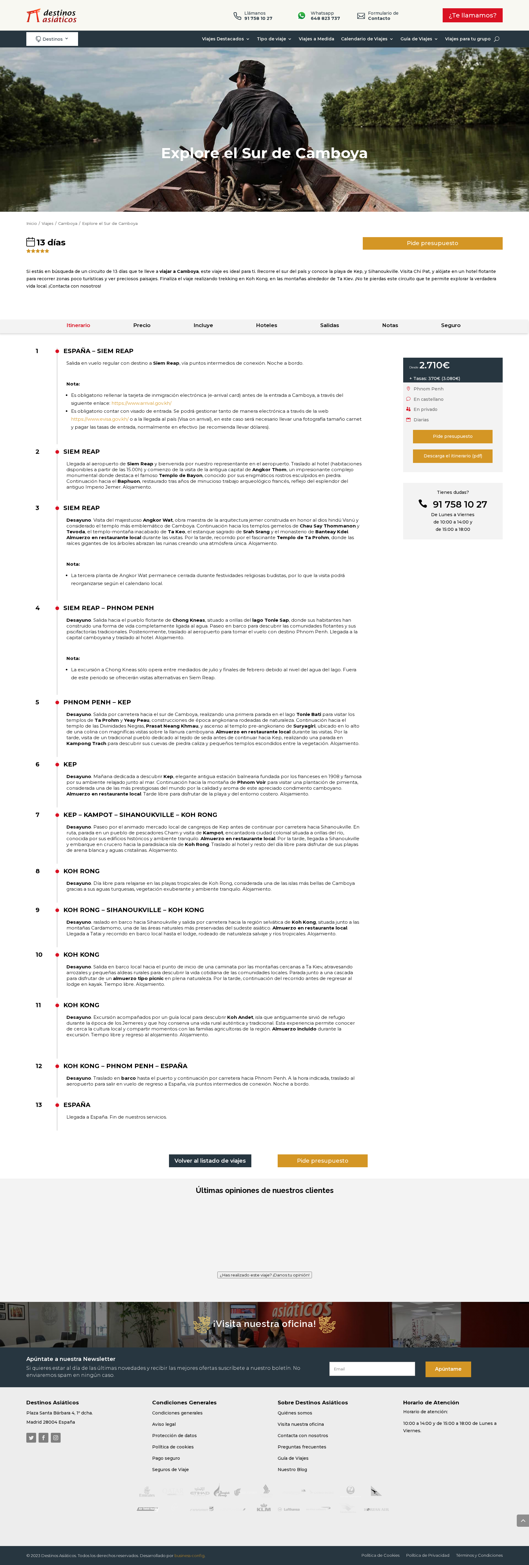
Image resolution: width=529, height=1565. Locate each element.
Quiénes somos (295, 1413)
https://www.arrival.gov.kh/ (141, 403)
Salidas (329, 325)
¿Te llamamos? (473, 15)
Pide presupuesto (432, 243)
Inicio (31, 223)
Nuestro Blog (292, 1469)
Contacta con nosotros (303, 1435)
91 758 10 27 (460, 504)
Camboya (67, 223)
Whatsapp (325, 15)
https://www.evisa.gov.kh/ (100, 419)
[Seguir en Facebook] (43, 1438)
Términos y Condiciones (479, 1555)
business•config (189, 1555)
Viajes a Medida (316, 39)
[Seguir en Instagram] (56, 1438)
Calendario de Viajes (364, 39)
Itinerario (78, 325)
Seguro (451, 325)
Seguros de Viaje (170, 1469)
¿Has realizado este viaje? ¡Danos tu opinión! (265, 1274)
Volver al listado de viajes (210, 1160)
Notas (390, 325)
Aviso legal (164, 1424)
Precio (142, 325)
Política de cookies (173, 1447)
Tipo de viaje (271, 39)
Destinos (49, 39)
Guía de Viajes (416, 39)
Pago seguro (166, 1458)
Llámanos (258, 15)
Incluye (203, 325)
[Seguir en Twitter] (31, 1438)
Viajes (48, 223)
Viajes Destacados (223, 39)
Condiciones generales (177, 1413)
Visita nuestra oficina (301, 1424)
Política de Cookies (381, 1555)
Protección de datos (174, 1435)
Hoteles (266, 325)
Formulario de (383, 15)
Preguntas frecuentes (302, 1447)
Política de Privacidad (427, 1555)
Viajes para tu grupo (468, 39)
